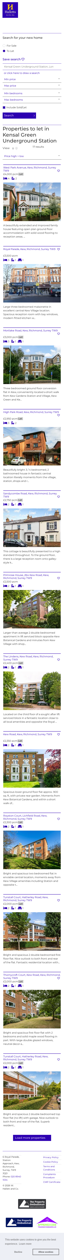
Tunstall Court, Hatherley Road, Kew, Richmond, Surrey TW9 (25, 899)
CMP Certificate (51, 1182)
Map (16, 148)
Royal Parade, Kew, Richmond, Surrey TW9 (29, 249)
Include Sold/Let (16, 107)
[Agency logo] (32, 16)
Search (9, 115)
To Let (10, 51)
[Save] (58, 170)
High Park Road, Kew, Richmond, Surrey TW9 (31, 412)
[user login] (53, 8)
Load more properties (30, 1138)
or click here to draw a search (22, 73)
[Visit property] (32, 202)
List (13, 148)
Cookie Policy (50, 1161)
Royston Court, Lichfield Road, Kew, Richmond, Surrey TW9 (25, 817)
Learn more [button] (25, 1243)
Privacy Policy (51, 1157)
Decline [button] (18, 1252)
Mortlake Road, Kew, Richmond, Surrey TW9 (30, 330)
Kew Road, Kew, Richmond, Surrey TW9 (27, 734)
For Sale (11, 46)
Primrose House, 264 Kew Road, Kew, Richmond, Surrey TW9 (26, 577)
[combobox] (32, 66)
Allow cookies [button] (45, 1252)
